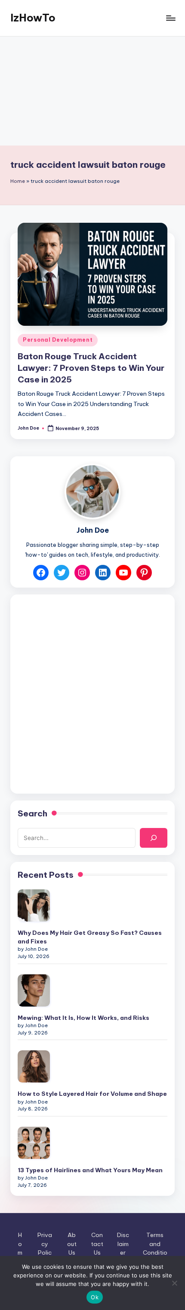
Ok (95, 1297)
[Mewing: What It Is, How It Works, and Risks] (34, 990)
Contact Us (97, 1243)
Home (17, 181)
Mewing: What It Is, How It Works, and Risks (83, 1018)
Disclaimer (123, 1243)
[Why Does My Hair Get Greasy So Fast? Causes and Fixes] (34, 905)
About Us (72, 1243)
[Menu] (170, 17)
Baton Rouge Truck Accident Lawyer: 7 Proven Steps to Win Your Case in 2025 (91, 368)
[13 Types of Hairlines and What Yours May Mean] (34, 1143)
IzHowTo (33, 17)
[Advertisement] (92, 91)
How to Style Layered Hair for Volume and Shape (92, 1094)
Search (32, 813)
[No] (174, 1283)
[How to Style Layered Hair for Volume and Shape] (34, 1066)
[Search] (153, 838)
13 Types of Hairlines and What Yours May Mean (90, 1170)
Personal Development (57, 340)
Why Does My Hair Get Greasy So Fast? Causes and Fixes (90, 937)
